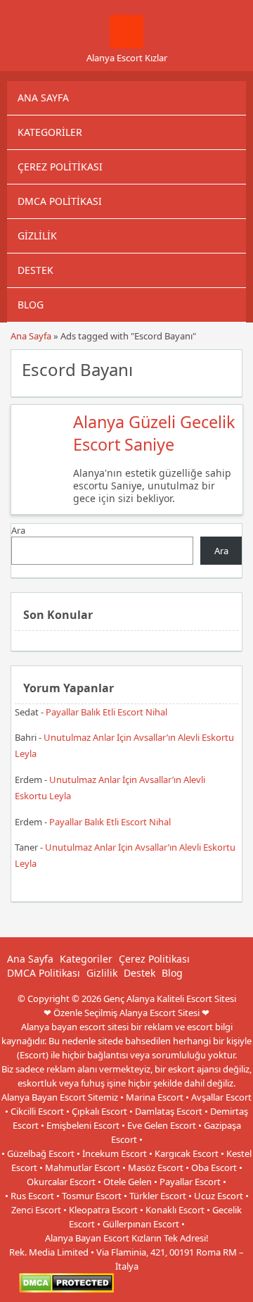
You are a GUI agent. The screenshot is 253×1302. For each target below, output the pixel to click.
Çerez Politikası (60, 166)
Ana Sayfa (43, 97)
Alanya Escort (206, 1289)
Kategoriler (50, 132)
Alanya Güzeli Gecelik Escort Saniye (154, 433)
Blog (31, 304)
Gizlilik (37, 235)
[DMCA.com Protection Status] (66, 1289)
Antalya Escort (146, 1289)
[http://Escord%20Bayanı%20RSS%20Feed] (224, 368)
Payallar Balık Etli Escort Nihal (106, 712)
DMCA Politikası (60, 201)
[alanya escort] (126, 45)
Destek (35, 270)
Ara (18, 530)
